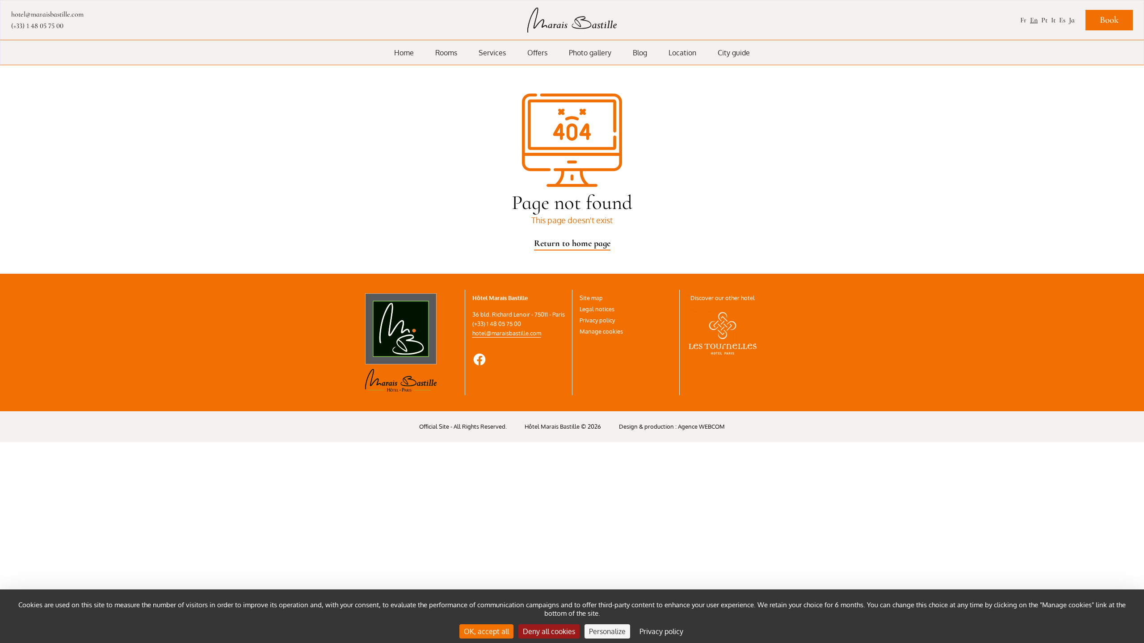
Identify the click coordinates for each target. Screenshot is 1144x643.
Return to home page (572, 243)
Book (1109, 19)
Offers (537, 52)
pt (1044, 20)
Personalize (607, 631)
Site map (591, 297)
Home (404, 52)
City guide (734, 52)
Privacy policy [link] (661, 631)
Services (492, 52)
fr (1023, 20)
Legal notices (597, 309)
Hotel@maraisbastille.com (47, 14)
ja (1072, 20)
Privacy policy (597, 320)
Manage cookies (601, 331)
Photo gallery (590, 52)
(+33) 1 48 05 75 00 (37, 26)
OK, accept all (486, 631)
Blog (640, 52)
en (1034, 20)
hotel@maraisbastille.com (506, 333)
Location (682, 52)
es (1062, 20)
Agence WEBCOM (701, 426)
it (1053, 20)
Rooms (446, 52)
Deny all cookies (549, 631)
